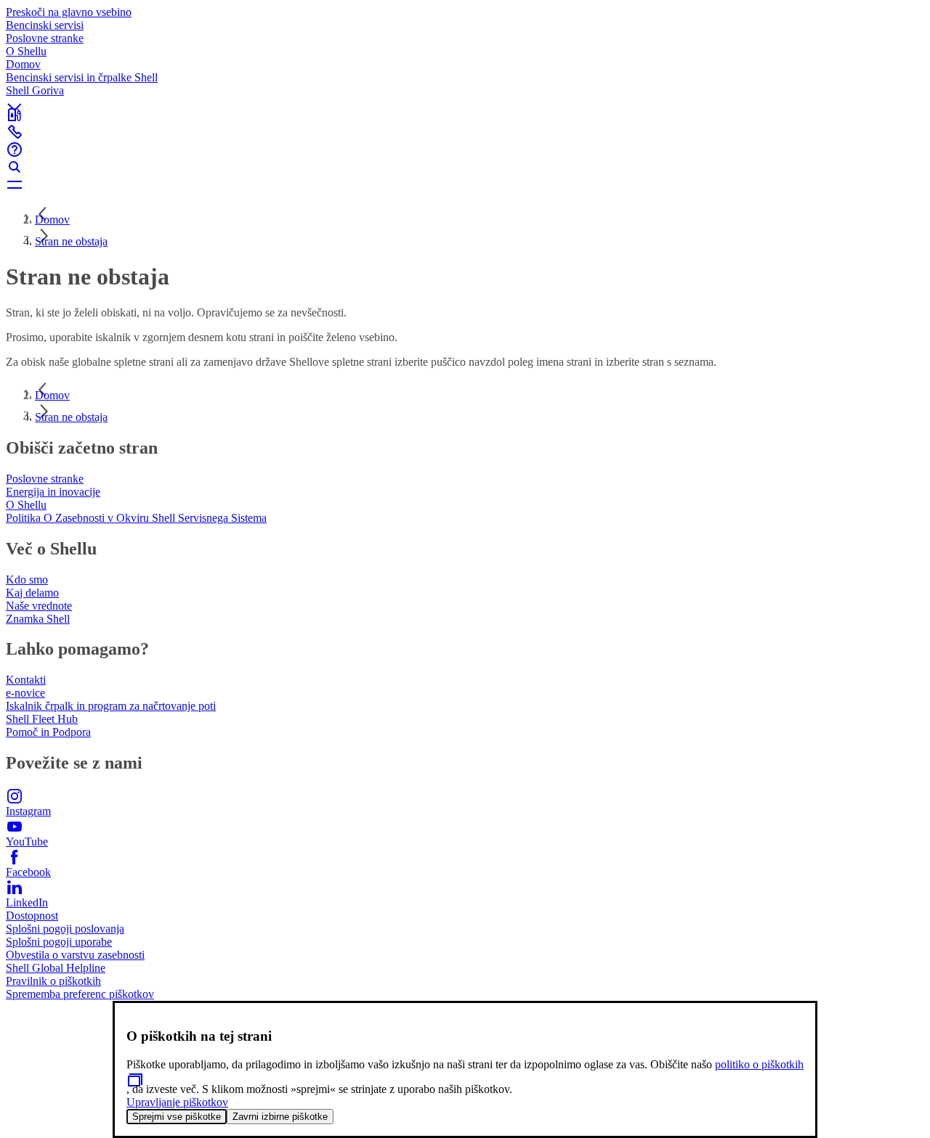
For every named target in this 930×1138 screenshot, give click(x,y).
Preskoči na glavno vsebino (69, 12)
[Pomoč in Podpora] (465, 149)
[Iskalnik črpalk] (465, 114)
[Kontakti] (465, 132)
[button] (465, 95)
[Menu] (465, 184)
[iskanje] (465, 167)
